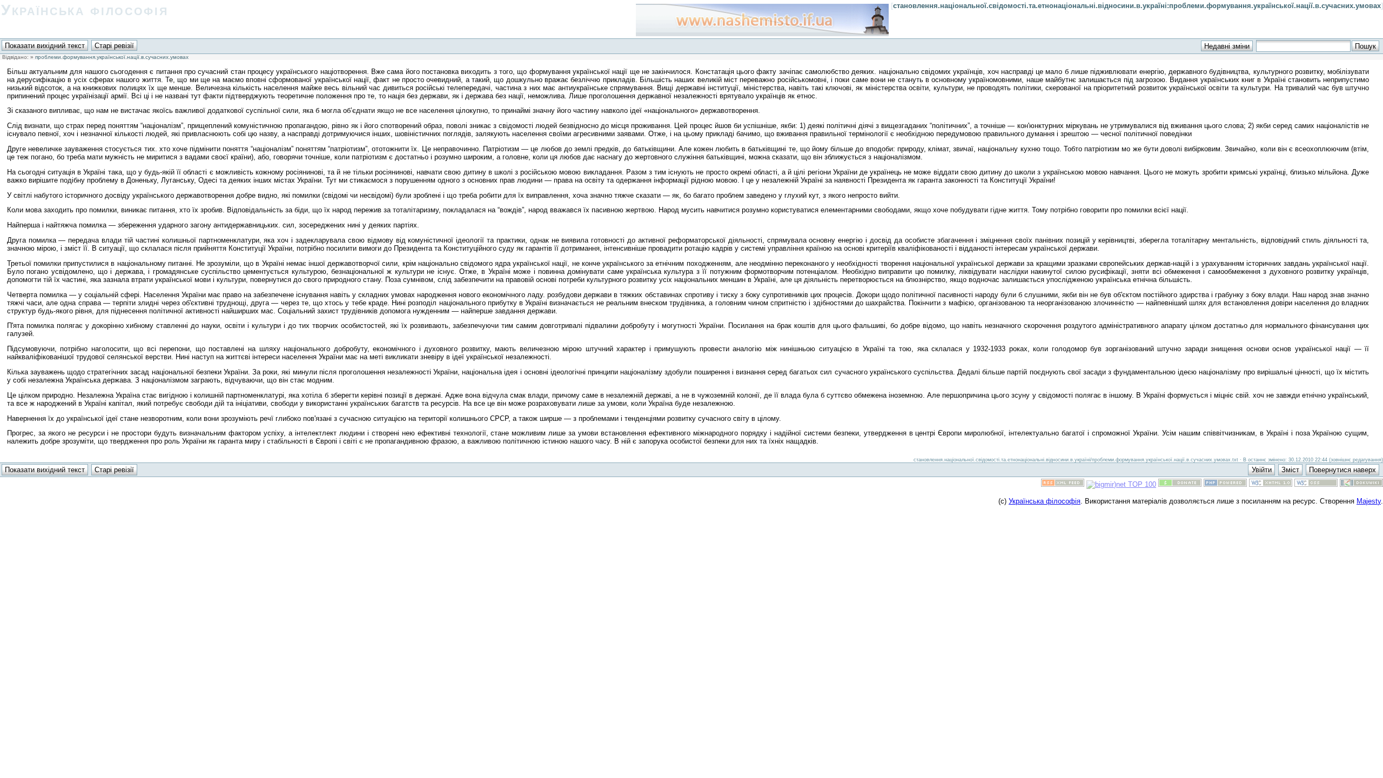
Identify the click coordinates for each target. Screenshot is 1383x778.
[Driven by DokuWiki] (1361, 484)
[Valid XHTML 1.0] (1270, 484)
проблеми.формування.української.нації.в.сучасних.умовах (112, 57)
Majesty (1369, 501)
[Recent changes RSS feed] (1062, 484)
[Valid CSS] (1316, 484)
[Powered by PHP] (1225, 484)
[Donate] (1179, 484)
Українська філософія (84, 10)
